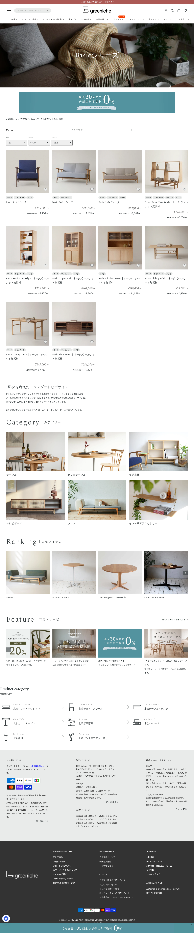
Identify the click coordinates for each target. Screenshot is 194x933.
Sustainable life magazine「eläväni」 (164, 888)
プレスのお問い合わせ (109, 888)
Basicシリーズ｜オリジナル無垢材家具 (47, 119)
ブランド (54, 138)
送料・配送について (62, 865)
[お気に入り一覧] (185, 10)
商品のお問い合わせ (108, 884)
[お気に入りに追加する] (45, 189)
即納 (7, 138)
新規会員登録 (105, 861)
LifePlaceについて (154, 861)
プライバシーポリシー (63, 878)
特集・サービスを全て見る (173, 619)
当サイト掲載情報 (154, 893)
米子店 (30, 197)
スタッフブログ (153, 874)
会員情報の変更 (106, 865)
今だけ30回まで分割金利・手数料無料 (97, 2)
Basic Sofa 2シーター (64, 202)
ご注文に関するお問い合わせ (112, 880)
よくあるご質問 (60, 874)
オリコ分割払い (37, 766)
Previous (8, 573)
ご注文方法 (58, 857)
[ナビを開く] (9, 10)
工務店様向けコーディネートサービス (116, 897)
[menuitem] (6, 19)
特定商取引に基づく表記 (64, 883)
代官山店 (169, 197)
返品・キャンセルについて (65, 870)
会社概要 (150, 857)
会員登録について (107, 857)
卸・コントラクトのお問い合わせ (114, 893)
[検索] (172, 10)
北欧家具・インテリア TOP (17, 119)
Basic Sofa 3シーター (110, 202)
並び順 (31, 138)
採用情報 (150, 870)
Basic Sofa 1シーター (17, 202)
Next (185, 573)
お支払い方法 (59, 861)
